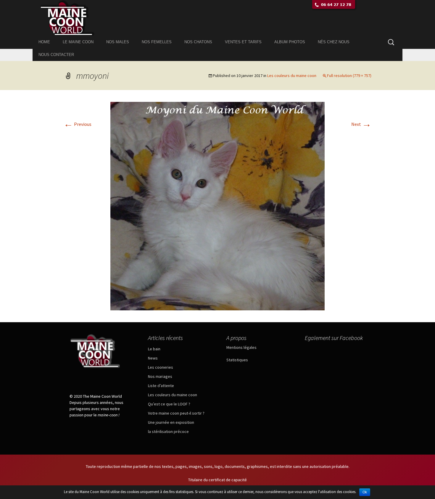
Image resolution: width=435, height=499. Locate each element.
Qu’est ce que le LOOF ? (169, 404)
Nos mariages (160, 376)
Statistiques (237, 359)
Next (361, 124)
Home (44, 42)
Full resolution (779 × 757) (349, 75)
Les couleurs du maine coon (291, 75)
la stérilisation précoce (168, 431)
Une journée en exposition (171, 422)
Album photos (289, 42)
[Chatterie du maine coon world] (217, 18)
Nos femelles (157, 42)
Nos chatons (198, 42)
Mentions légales (241, 347)
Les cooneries (160, 367)
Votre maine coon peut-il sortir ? (176, 413)
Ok (364, 492)
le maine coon (78, 42)
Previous (77, 124)
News (153, 358)
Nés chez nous (333, 42)
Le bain (154, 349)
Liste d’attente (161, 385)
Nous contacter (56, 54)
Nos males (117, 42)
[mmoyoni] (217, 205)
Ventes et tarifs (243, 42)
